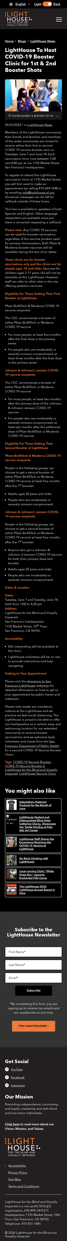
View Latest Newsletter (33, 1026)
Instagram (18, 1085)
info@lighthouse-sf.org (38, 193)
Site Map (14, 1179)
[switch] (47, 4)
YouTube (17, 1069)
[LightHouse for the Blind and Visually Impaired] (22, 1155)
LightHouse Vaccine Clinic (37, 774)
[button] (57, 19)
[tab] (19, 4)
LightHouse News (39, 125)
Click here (12, 1124)
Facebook (18, 1077)
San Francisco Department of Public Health (32, 743)
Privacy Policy (17, 1173)
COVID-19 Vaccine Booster (32, 762)
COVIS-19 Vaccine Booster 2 (25, 766)
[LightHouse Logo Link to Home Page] (28, 19)
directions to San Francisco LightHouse (28, 683)
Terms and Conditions (23, 1186)
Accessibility (17, 1166)
